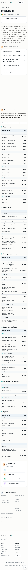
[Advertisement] (14, 91)
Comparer (3, 551)
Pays (2, 545)
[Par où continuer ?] (25, 567)
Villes (2, 547)
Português (17, 547)
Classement (4, 549)
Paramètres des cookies (10, 565)
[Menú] (25, 2)
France (16, 503)
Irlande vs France (5, 502)
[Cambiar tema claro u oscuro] (22, 565)
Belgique (17, 499)
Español (17, 545)
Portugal (17, 508)
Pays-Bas (17, 506)
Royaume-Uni (18, 510)
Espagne (17, 501)
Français (17, 549)
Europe (3, 7)
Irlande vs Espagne (5, 500)
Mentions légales (5, 555)
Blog (2, 553)
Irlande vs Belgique (6, 498)
